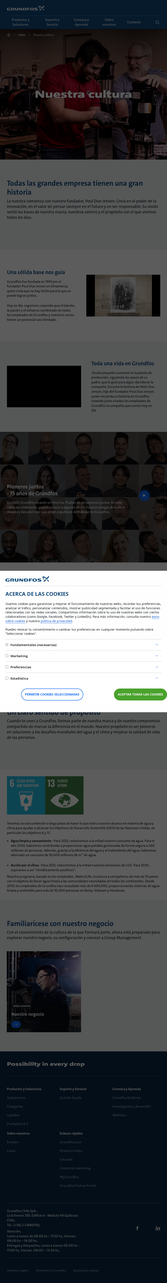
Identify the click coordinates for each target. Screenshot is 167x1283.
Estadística (19, 678)
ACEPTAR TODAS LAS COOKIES (140, 694)
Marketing (19, 656)
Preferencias (20, 667)
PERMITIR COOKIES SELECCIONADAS (52, 694)
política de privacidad (56, 621)
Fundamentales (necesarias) (33, 645)
